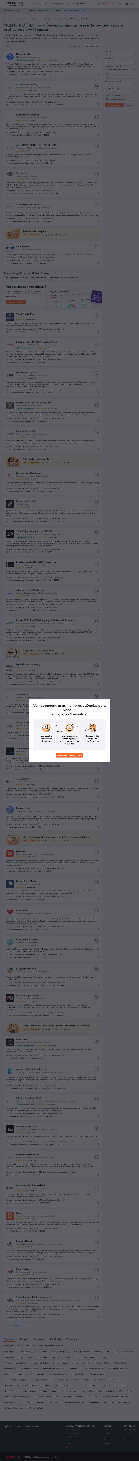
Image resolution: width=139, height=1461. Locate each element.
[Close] (107, 701)
